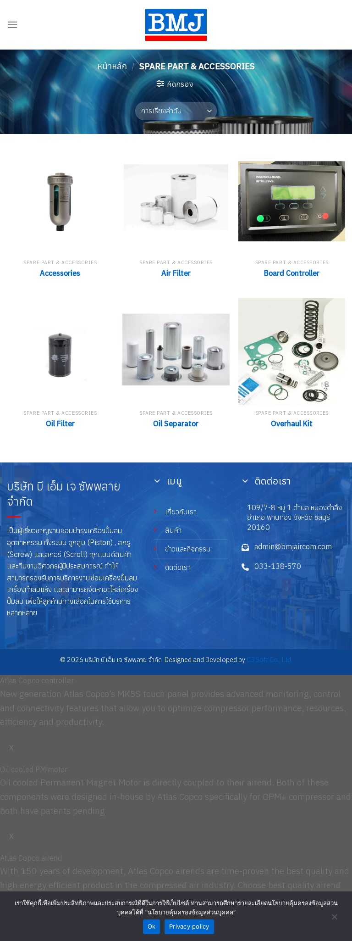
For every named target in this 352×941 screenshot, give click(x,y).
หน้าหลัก (112, 66)
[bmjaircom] (176, 24)
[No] (334, 919)
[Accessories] (60, 201)
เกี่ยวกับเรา (181, 511)
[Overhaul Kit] (291, 351)
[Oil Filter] (60, 351)
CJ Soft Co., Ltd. (269, 659)
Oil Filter (60, 423)
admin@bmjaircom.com (293, 546)
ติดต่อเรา (178, 567)
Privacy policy (189, 926)
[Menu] (12, 24)
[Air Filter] (175, 201)
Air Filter (176, 273)
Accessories (60, 273)
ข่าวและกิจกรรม (187, 548)
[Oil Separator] (175, 351)
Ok (152, 926)
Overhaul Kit (292, 423)
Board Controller (291, 273)
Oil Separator (175, 423)
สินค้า (173, 530)
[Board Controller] (291, 201)
